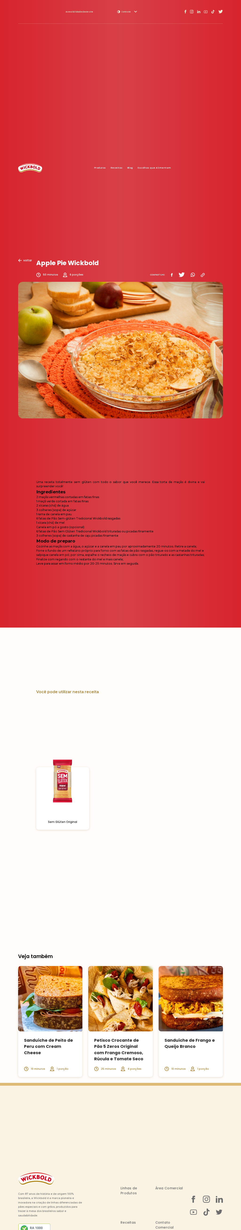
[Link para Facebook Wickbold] (185, 12)
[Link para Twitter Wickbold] (220, 11)
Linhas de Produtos (128, 1190)
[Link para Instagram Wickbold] (191, 11)
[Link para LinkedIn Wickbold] (198, 11)
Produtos (100, 167)
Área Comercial (169, 1188)
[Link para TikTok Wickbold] (213, 11)
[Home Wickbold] (30, 167)
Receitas (117, 167)
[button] (127, 12)
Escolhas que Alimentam (154, 167)
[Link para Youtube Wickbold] (206, 11)
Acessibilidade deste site (79, 12)
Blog (130, 167)
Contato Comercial (164, 1225)
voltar (27, 260)
